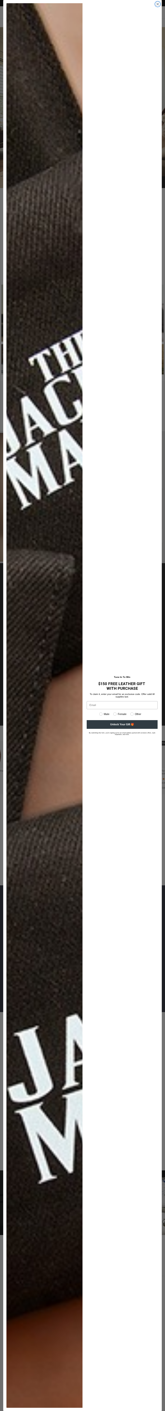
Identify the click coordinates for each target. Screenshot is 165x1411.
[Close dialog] (157, 4)
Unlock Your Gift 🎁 (122, 724)
